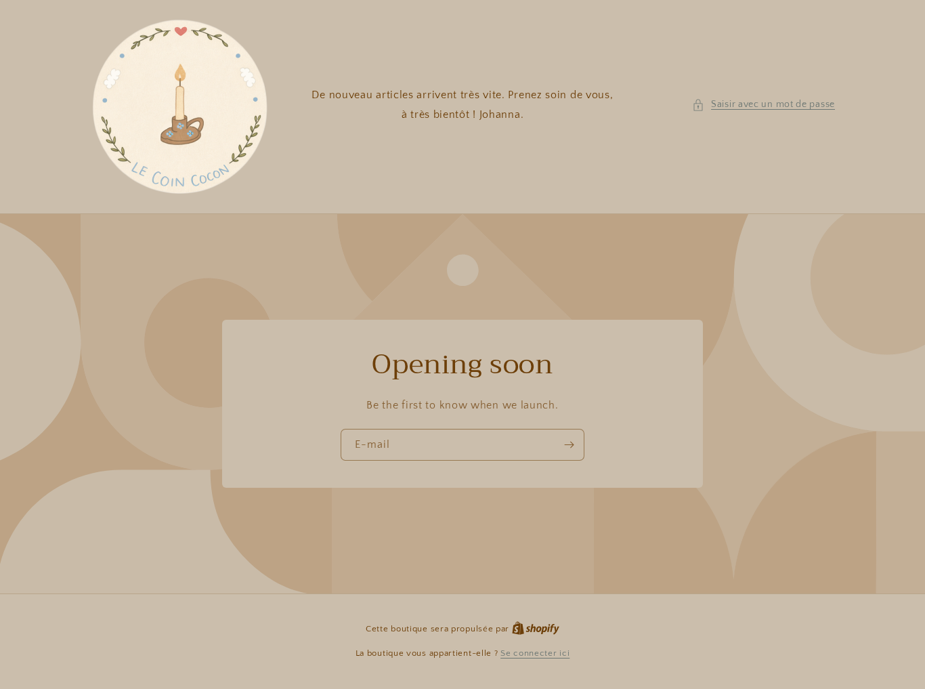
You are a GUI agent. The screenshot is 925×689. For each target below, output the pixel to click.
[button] (763, 104)
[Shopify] (535, 628)
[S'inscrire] (569, 445)
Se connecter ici (534, 653)
